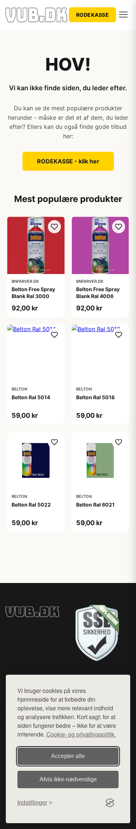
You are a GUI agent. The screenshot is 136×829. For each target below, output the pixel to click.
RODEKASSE (92, 15)
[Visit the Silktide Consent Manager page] (110, 803)
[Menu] (123, 14)
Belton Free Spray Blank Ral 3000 (33, 292)
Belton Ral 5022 (31, 504)
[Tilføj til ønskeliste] (54, 226)
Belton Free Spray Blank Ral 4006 (98, 292)
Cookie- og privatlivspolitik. (81, 734)
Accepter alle (68, 756)
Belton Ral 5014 (31, 397)
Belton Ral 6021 (95, 504)
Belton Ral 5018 (95, 397)
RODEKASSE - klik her (68, 161)
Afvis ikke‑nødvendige (68, 779)
